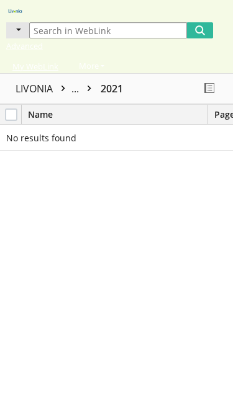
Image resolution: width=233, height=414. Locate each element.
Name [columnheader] (40, 114)
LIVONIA (48, 88)
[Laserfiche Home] (52, 9)
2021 (112, 88)
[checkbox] (11, 114)
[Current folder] (17, 30)
